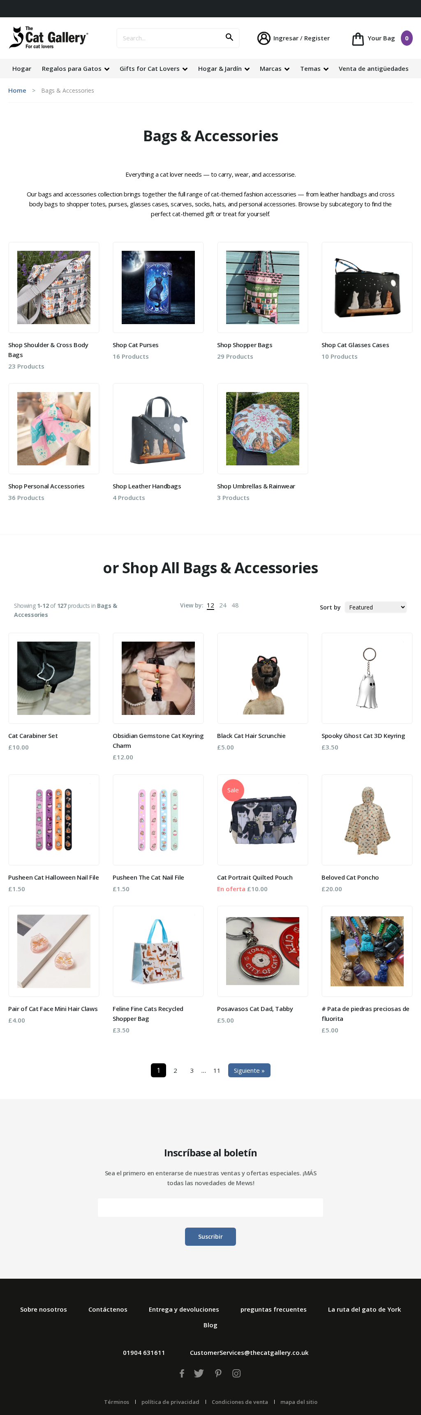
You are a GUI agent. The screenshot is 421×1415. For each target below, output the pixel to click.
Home (17, 90)
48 (235, 605)
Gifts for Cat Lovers (150, 68)
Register (317, 38)
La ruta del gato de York (364, 1309)
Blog (210, 1325)
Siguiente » (249, 1070)
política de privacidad (170, 1402)
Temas (311, 68)
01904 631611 (144, 1352)
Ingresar (285, 38)
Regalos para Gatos (72, 68)
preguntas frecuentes (274, 1309)
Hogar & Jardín (220, 68)
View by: (192, 605)
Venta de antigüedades (374, 68)
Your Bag (387, 38)
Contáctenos (107, 1309)
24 (223, 605)
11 (217, 1070)
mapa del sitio (298, 1402)
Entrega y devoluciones (184, 1309)
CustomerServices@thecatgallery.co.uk (249, 1352)
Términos (116, 1402)
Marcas (271, 68)
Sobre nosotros (43, 1309)
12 (210, 605)
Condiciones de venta (240, 1402)
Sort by (330, 607)
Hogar (21, 68)
